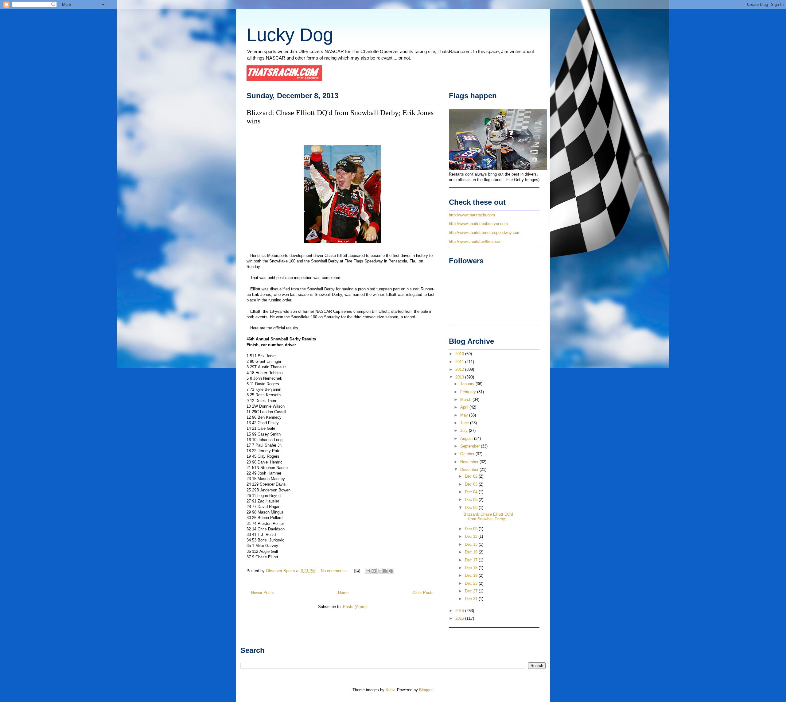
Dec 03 (472, 484)
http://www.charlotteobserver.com (478, 223)
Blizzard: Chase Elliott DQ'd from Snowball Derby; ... (488, 517)
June (465, 423)
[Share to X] (379, 571)
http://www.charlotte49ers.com (476, 241)
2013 (460, 377)
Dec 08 (472, 507)
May (464, 415)
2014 (460, 610)
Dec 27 (472, 591)
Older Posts (423, 592)
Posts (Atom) (355, 606)
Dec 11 (471, 536)
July (464, 430)
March (466, 399)
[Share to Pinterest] (391, 571)
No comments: (334, 570)
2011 (460, 361)
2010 (460, 353)
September (470, 446)
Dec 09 (472, 528)
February (468, 392)
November (470, 462)
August (467, 438)
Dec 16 (472, 552)
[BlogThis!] (374, 571)
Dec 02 (472, 476)
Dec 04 (472, 492)
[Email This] (368, 571)
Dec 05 (472, 499)
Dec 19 (472, 575)
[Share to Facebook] (385, 571)
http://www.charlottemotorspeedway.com (484, 232)
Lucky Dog (290, 35)
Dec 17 (472, 560)
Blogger (425, 690)
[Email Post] (356, 570)
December (470, 469)
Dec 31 (472, 598)
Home (343, 592)
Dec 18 (472, 567)
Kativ (390, 690)
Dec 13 (472, 544)
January (468, 384)
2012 (460, 369)
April (464, 407)
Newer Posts (262, 592)
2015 (460, 618)
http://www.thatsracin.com (472, 215)
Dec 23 (472, 583)
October (468, 454)
